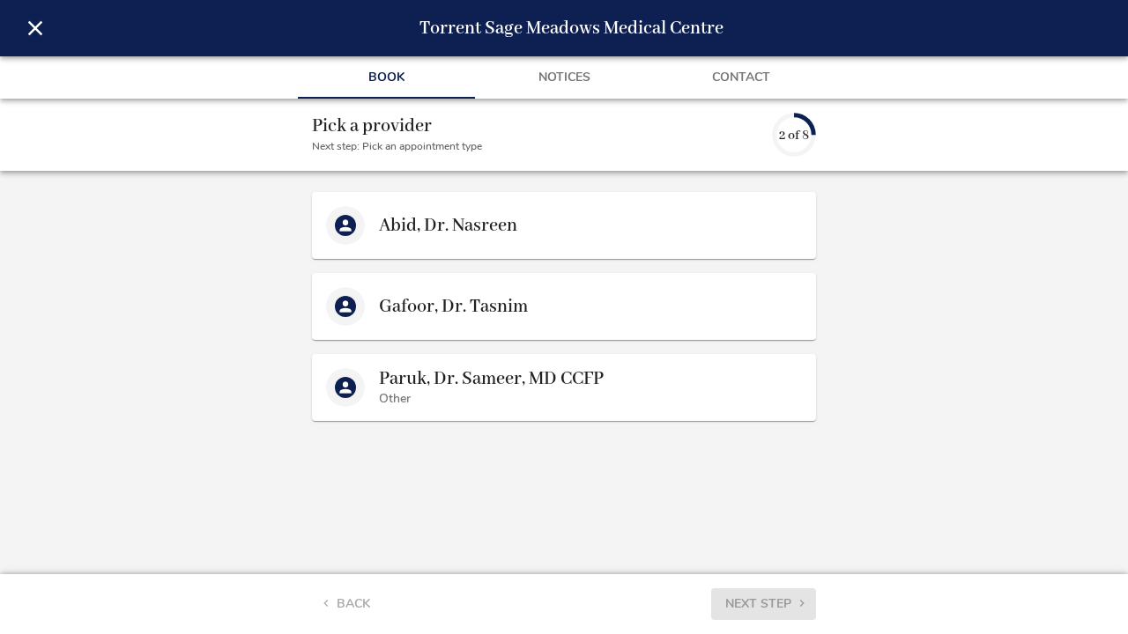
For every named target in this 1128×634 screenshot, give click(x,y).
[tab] (386, 77)
